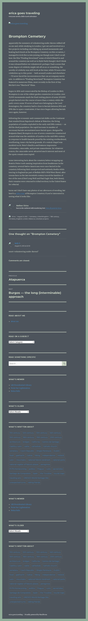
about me (15, 321)
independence (48, 455)
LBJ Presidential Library (21, 385)
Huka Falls (15, 391)
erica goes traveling (24, 13)
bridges (26, 442)
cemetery (12, 219)
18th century (28, 437)
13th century (41, 433)
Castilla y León (16, 446)
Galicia (29, 455)
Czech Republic (27, 451)
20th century (56, 437)
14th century (55, 433)
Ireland (61, 455)
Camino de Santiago (50, 442)
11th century (15, 433)
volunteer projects (42, 219)
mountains (21, 460)
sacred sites (58, 469)
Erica (13, 216)
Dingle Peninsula (43, 451)
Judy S (17, 243)
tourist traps (59, 473)
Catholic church (50, 446)
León (12, 460)
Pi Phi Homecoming (18, 469)
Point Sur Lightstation (20, 388)
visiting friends (34, 482)
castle (26, 446)
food (12, 455)
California (36, 442)
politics (32, 469)
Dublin (57, 451)
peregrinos (45, 464)
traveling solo (15, 478)
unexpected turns (17, 482)
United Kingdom (43, 216)
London (25, 219)
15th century (15, 437)
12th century (28, 433)
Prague (40, 469)
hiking (37, 455)
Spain (35, 473)
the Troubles (45, 473)
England (19, 219)
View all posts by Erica (53, 208)
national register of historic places (24, 464)
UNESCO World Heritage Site (36, 478)
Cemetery (32, 216)
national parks (59, 460)
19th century (55, 216)
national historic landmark (39, 460)
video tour (20, 193)
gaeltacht (20, 455)
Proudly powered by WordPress (36, 615)
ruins (48, 469)
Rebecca (32, 219)
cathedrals (36, 446)
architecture (15, 442)
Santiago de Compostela (20, 473)
